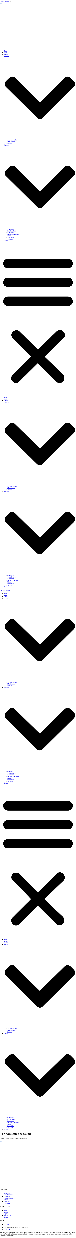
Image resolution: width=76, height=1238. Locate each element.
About (5, 52)
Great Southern (11, 231)
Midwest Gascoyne (13, 234)
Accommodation (12, 140)
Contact (6, 241)
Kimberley (10, 232)
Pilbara (9, 236)
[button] (38, 319)
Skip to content (4, 1)
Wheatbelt (10, 239)
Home (5, 51)
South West (10, 237)
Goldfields (10, 229)
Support (9, 143)
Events (6, 54)
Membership (11, 141)
